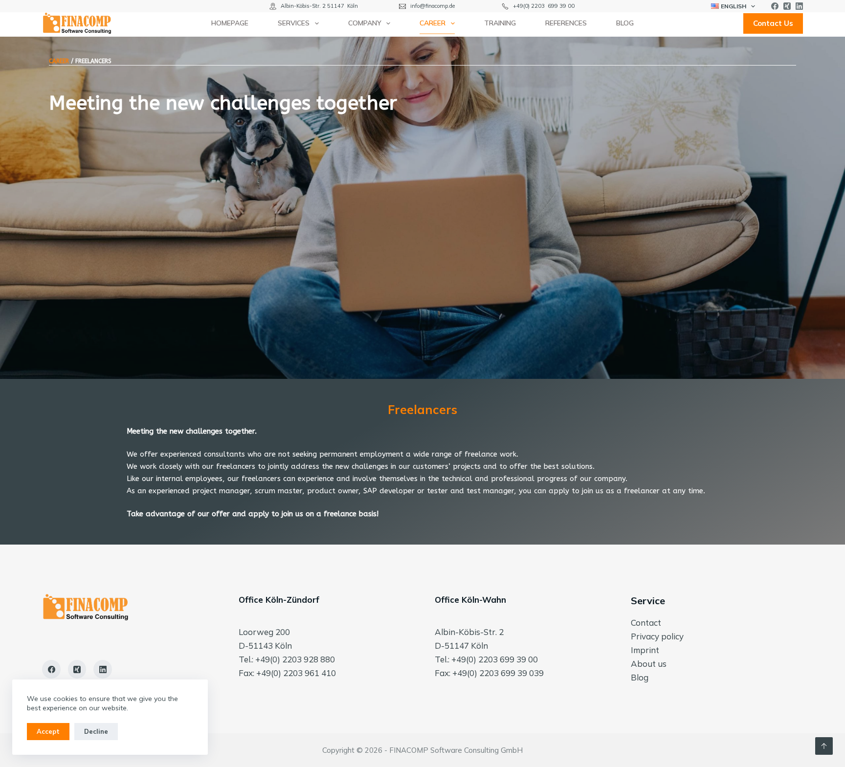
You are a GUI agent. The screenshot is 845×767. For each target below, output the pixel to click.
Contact (646, 622)
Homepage (229, 23)
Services (294, 23)
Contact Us (773, 23)
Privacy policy (657, 636)
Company (364, 23)
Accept (48, 731)
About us (649, 663)
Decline (96, 731)
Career (432, 23)
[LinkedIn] (799, 6)
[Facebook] (774, 6)
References (566, 23)
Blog (625, 23)
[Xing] (787, 6)
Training (500, 23)
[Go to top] (824, 746)
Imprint (645, 650)
